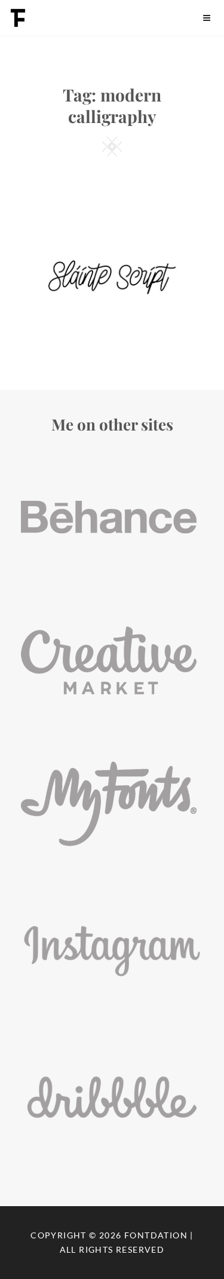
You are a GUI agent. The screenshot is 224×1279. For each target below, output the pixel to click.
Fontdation (156, 1235)
